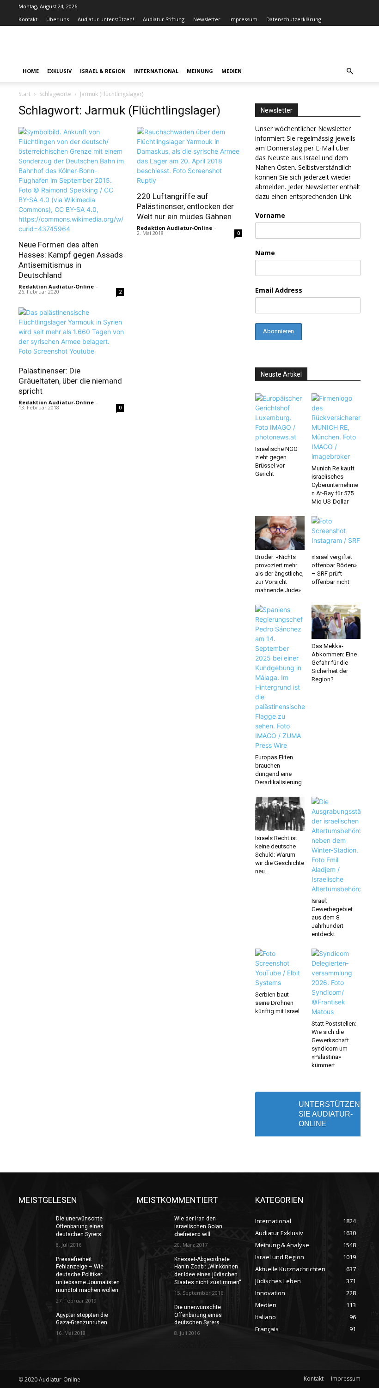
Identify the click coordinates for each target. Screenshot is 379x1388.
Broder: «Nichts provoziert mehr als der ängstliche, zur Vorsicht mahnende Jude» (279, 573)
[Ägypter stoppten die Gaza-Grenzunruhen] (34, 1322)
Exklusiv (59, 70)
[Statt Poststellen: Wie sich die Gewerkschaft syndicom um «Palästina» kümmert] (336, 982)
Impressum (243, 19)
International (156, 70)
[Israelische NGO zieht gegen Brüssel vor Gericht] (280, 417)
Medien (231, 70)
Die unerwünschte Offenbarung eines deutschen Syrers (80, 1226)
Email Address (278, 290)
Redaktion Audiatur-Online (56, 286)
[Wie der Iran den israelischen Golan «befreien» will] (152, 1226)
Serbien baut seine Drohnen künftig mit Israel (277, 1003)
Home (31, 70)
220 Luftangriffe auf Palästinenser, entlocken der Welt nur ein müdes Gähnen (185, 206)
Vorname (270, 215)
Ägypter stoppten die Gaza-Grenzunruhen (82, 1319)
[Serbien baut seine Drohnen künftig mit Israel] (280, 968)
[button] (349, 71)
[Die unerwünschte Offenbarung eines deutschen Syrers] (34, 1226)
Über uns (57, 19)
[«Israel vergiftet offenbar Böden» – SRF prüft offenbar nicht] (336, 533)
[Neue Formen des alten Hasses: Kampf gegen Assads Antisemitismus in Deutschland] (71, 180)
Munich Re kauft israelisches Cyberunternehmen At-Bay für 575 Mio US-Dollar (335, 485)
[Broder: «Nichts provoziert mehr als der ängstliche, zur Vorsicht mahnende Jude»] (280, 533)
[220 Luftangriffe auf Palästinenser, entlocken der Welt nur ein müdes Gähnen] (189, 156)
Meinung (200, 70)
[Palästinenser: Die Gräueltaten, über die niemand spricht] (71, 333)
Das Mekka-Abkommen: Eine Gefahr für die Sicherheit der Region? (334, 663)
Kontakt (27, 19)
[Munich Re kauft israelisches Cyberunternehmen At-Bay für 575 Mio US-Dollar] (336, 427)
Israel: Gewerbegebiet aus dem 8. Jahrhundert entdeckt (332, 917)
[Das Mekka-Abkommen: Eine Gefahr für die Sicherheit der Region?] (336, 621)
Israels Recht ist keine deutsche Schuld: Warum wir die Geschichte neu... (279, 855)
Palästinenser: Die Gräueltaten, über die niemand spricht (70, 381)
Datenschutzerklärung (293, 19)
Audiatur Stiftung (163, 19)
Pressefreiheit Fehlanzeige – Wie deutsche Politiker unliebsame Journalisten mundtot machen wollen (88, 1274)
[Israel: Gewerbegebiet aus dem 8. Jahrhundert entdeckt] (336, 845)
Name (265, 252)
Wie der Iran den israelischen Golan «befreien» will (198, 1226)
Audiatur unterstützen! (106, 19)
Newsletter (206, 19)
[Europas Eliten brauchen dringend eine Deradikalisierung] (280, 677)
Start (24, 94)
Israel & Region (103, 70)
